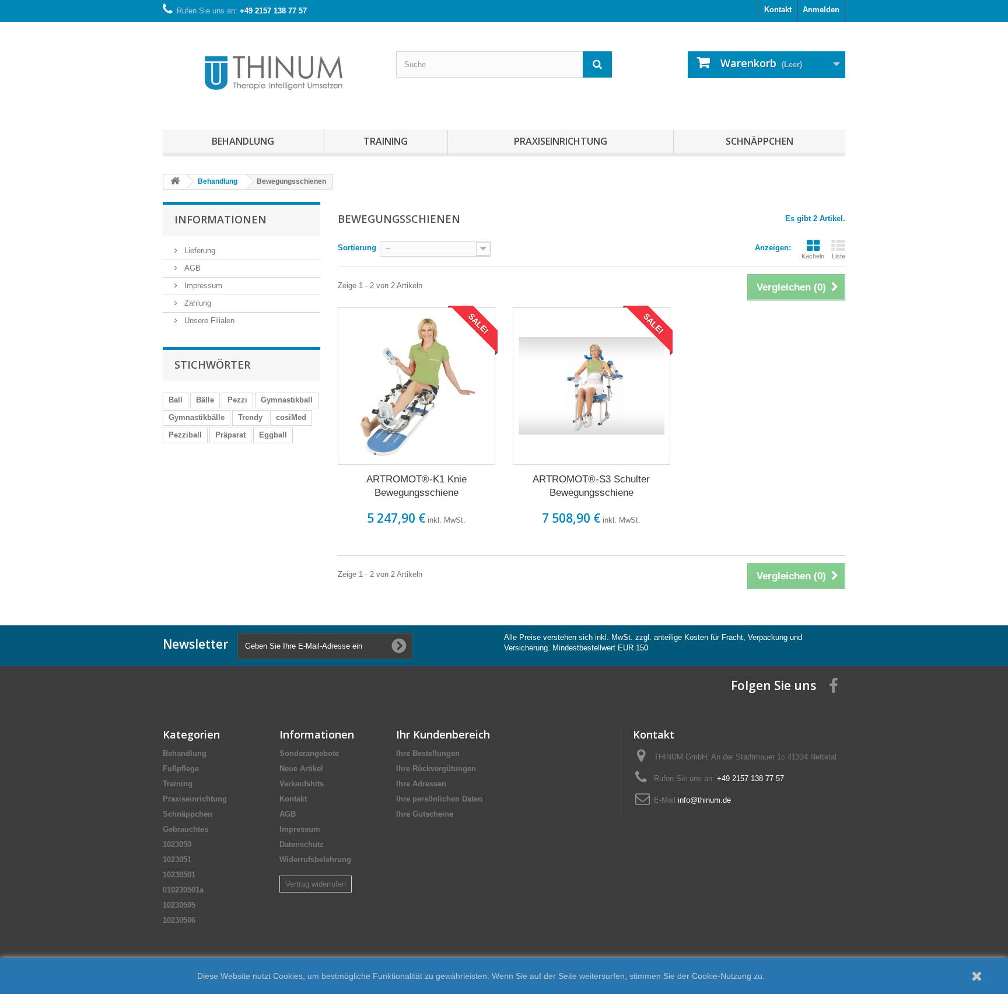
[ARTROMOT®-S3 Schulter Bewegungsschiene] (591, 386)
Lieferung (198, 250)
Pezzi (237, 400)
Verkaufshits (301, 783)
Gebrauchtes (185, 829)
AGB (191, 268)
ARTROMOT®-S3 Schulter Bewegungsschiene (591, 486)
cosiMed (291, 417)
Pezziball (185, 434)
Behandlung (243, 141)
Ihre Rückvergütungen (436, 768)
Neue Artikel (301, 768)
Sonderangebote (309, 753)
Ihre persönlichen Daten (439, 798)
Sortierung (357, 247)
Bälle (205, 400)
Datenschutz (301, 844)
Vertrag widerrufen (315, 884)
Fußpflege (181, 768)
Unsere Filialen (208, 320)
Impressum (202, 285)
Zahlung (196, 303)
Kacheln (813, 256)
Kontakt (778, 9)
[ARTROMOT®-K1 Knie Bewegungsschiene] (416, 386)
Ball (176, 400)
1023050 (177, 844)
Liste (838, 256)
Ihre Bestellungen (428, 753)
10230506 (179, 920)
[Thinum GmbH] (271, 73)
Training (385, 141)
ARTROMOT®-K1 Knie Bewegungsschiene (416, 486)
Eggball (273, 434)
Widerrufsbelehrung (315, 859)
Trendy (250, 417)
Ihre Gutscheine (424, 814)
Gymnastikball (287, 400)
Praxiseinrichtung (560, 141)
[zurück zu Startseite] (175, 181)
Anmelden (821, 9)
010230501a (183, 890)
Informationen (220, 219)
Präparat (230, 434)
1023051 (177, 859)
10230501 (179, 874)
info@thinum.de (704, 800)
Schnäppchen (759, 141)
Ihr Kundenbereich (443, 734)
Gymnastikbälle (197, 417)
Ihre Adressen (421, 783)
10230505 (179, 905)
